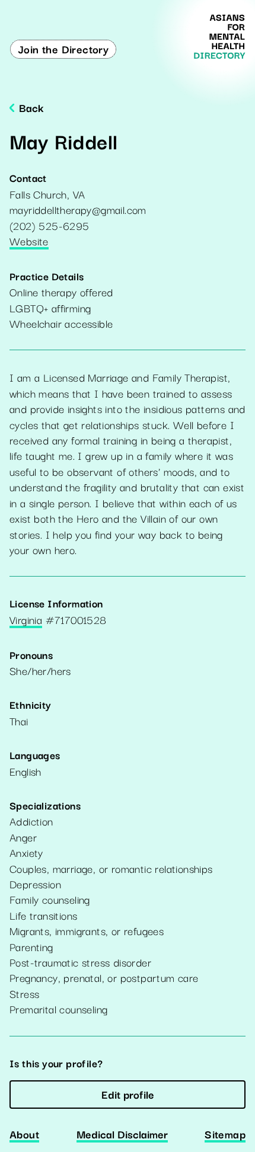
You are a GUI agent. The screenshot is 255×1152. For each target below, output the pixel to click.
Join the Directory (63, 48)
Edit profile (127, 1094)
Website (29, 242)
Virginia (25, 620)
